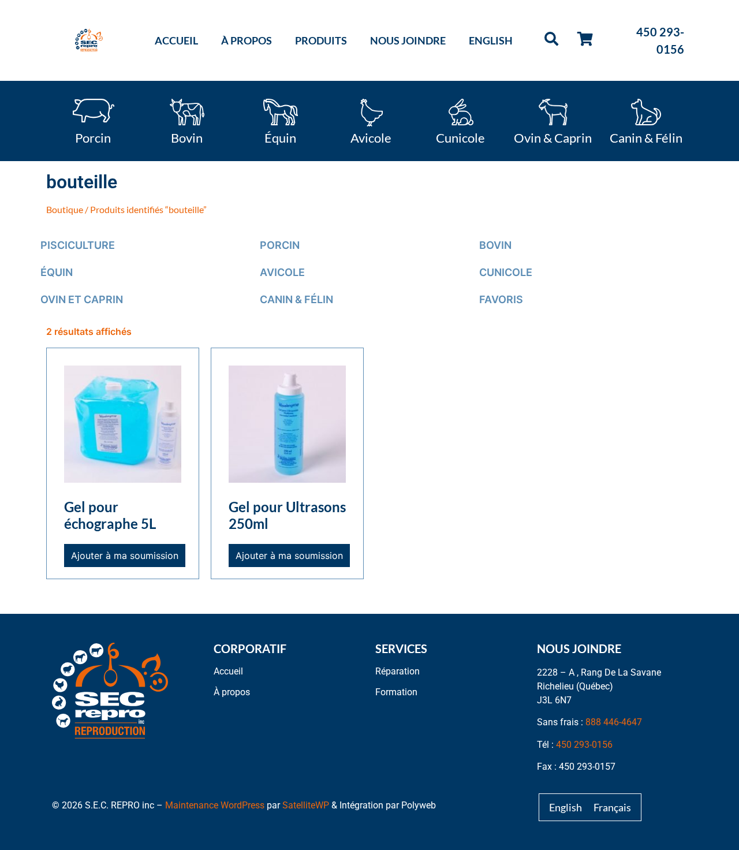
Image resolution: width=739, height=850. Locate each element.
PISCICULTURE (77, 245)
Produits (321, 40)
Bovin (187, 137)
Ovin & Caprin (553, 137)
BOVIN (495, 245)
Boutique (64, 209)
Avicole (370, 137)
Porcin (93, 137)
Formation (396, 692)
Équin (280, 137)
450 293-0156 (584, 744)
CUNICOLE (505, 272)
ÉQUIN (56, 272)
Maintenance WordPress (214, 805)
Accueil (176, 40)
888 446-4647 (613, 722)
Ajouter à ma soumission (124, 555)
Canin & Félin (646, 137)
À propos (246, 40)
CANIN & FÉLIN (296, 299)
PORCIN (280, 245)
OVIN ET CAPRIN (81, 299)
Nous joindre (408, 40)
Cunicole (460, 137)
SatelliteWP (305, 805)
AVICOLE (282, 272)
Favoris (501, 299)
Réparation (397, 671)
